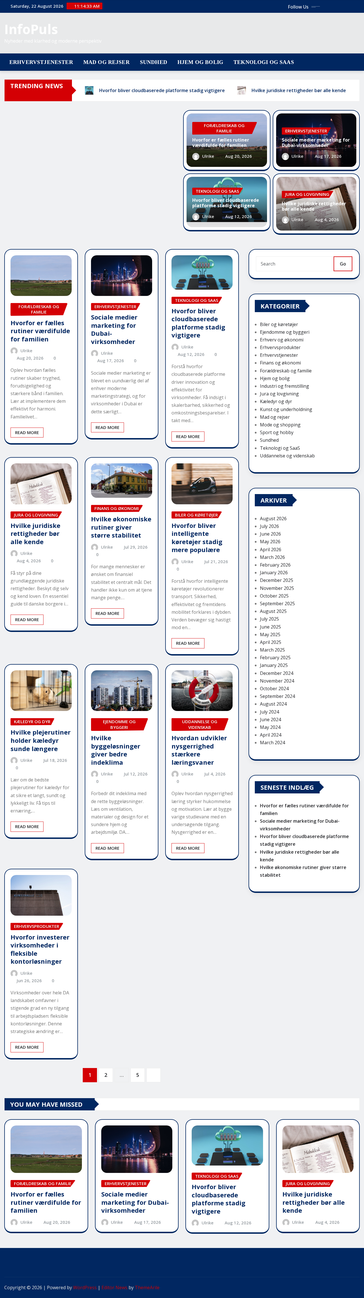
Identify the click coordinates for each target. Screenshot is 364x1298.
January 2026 (274, 572)
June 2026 (270, 534)
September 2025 (277, 603)
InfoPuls (31, 29)
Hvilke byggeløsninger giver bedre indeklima (115, 749)
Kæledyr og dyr (276, 401)
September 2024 (277, 696)
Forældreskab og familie (286, 371)
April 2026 (270, 549)
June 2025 (270, 627)
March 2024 (272, 742)
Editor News (114, 1287)
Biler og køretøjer (279, 324)
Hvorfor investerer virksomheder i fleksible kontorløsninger (40, 949)
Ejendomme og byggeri (284, 332)
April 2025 (270, 642)
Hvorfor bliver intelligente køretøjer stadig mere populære (196, 537)
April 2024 (270, 735)
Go (343, 264)
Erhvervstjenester (41, 62)
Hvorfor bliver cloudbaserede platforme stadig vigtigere (225, 203)
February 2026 (275, 565)
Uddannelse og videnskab (287, 456)
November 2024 (277, 681)
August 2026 (273, 518)
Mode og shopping (280, 425)
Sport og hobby (276, 432)
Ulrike (208, 156)
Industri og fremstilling (284, 386)
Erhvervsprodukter (280, 347)
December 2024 (276, 673)
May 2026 (270, 541)
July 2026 (269, 526)
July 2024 (269, 712)
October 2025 (274, 596)
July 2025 (269, 619)
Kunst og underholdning (286, 409)
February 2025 (275, 657)
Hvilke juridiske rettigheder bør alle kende (314, 206)
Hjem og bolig (200, 62)
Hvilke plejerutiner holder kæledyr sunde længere (41, 740)
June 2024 (270, 719)
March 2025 (272, 650)
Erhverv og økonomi (281, 340)
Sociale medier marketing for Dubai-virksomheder (316, 142)
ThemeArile (147, 1287)
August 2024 (273, 704)
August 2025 (273, 611)
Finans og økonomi (280, 363)
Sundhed (153, 62)
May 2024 (270, 727)
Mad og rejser (106, 62)
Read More (27, 432)
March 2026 (272, 557)
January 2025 (274, 665)
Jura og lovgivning (279, 394)
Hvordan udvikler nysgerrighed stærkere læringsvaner (199, 749)
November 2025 (277, 588)
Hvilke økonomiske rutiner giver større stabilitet (121, 527)
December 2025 (276, 580)
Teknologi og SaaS (263, 62)
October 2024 (274, 688)
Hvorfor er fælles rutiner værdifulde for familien (220, 142)
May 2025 (270, 634)
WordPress (85, 1287)
